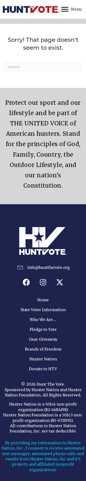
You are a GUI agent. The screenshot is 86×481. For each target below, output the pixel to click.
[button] (26, 282)
